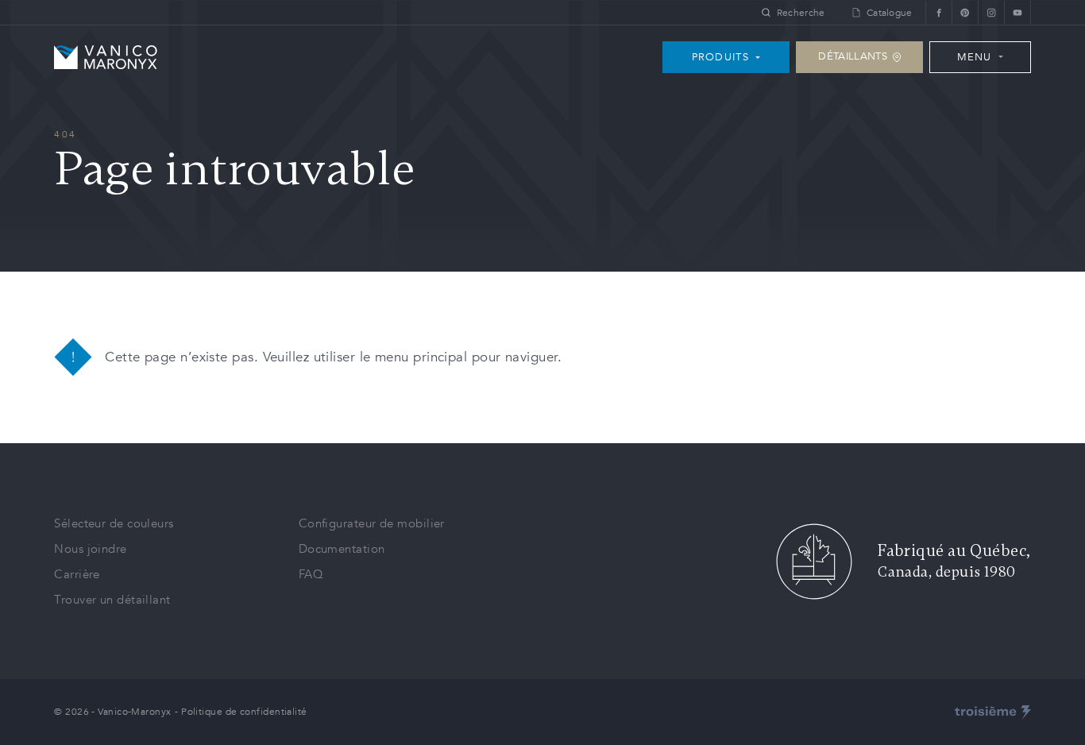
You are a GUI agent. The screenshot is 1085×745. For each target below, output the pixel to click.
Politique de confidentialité (244, 711)
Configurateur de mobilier (372, 523)
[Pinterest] (965, 12)
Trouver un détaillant (112, 600)
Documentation (342, 549)
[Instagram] (991, 12)
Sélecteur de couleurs (113, 523)
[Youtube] (1017, 12)
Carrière (77, 574)
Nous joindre (90, 549)
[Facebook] (938, 12)
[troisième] (993, 712)
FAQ (311, 574)
